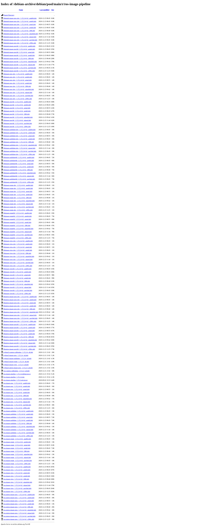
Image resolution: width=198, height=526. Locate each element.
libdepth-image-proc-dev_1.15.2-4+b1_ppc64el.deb (20, 40)
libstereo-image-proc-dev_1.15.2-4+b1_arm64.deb (20, 300)
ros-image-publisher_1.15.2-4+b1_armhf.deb (18, 420)
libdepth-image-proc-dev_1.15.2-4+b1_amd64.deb (20, 18)
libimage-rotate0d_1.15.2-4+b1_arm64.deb (18, 216)
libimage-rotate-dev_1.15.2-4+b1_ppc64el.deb (19, 207)
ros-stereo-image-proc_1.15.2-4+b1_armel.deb (19, 501)
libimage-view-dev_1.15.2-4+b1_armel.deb (18, 247)
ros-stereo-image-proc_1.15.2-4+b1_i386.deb (18, 507)
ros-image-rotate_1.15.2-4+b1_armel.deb (17, 445)
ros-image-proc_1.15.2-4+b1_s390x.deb (17, 408)
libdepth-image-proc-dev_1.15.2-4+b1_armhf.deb (20, 27)
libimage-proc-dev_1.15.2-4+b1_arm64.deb (18, 77)
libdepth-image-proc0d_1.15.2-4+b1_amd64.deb (19, 46)
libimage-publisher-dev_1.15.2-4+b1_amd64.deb (19, 130)
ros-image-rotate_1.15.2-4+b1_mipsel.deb (17, 457)
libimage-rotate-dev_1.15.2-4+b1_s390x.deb (18, 210)
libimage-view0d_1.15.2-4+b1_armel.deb (17, 275)
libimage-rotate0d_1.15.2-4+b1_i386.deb (17, 225)
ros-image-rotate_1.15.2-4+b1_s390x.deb (17, 464)
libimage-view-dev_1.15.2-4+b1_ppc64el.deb (18, 263)
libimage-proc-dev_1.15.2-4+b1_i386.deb (17, 86)
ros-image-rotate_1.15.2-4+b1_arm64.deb (17, 442)
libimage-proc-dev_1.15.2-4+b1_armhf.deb (18, 83)
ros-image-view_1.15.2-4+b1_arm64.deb (17, 470)
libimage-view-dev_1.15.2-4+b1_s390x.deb (18, 266)
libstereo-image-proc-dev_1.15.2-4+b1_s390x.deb (20, 321)
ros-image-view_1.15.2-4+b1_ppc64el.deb (17, 488)
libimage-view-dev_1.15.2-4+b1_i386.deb (17, 253)
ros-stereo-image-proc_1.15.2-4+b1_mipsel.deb (19, 513)
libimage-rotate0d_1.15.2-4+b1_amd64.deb (18, 213)
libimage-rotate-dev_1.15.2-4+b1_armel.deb (18, 191)
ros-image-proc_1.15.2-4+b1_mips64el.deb (18, 399)
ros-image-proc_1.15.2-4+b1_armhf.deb (17, 392)
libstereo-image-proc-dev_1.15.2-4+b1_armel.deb (20, 303)
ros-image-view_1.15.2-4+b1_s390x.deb (17, 491)
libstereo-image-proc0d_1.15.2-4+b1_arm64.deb (19, 327)
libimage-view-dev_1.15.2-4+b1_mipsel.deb (18, 259)
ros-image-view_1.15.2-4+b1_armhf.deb (17, 476)
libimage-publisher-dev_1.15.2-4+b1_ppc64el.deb (20, 151)
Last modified (44, 10)
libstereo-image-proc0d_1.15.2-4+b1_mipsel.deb (19, 343)
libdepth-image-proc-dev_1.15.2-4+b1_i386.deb (19, 31)
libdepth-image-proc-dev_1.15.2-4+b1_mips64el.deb (21, 34)
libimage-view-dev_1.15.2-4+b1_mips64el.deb (19, 256)
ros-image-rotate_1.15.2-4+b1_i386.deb (16, 451)
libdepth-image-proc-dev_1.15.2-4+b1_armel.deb (20, 24)
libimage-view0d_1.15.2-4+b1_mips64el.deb (18, 284)
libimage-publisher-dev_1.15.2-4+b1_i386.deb (19, 142)
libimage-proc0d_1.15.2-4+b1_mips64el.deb (18, 117)
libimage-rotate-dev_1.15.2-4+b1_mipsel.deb (18, 204)
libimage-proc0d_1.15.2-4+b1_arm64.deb (17, 105)
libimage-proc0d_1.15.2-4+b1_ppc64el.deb (18, 123)
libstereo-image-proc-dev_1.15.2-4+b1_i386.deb (19, 309)
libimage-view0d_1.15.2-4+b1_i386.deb (17, 281)
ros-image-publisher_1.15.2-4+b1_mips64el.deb (19, 426)
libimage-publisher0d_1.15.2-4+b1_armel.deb (18, 164)
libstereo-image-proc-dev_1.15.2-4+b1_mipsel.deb (20, 315)
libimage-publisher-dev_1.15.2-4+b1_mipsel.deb (19, 148)
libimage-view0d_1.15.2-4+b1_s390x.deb (17, 293)
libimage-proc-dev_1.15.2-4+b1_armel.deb (18, 80)
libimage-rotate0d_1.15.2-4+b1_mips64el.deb (18, 228)
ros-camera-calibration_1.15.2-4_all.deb (16, 371)
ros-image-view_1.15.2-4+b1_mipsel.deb (17, 485)
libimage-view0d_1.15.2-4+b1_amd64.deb (17, 269)
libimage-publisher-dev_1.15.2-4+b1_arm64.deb (19, 133)
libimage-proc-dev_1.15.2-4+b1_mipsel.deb (18, 92)
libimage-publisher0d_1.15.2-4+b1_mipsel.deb (19, 176)
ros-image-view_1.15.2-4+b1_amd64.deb (17, 467)
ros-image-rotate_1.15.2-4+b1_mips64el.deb (18, 454)
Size (52, 10)
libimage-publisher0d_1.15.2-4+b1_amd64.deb (19, 157)
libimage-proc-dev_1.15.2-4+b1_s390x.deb (18, 99)
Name (21, 10)
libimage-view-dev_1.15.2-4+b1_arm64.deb (18, 244)
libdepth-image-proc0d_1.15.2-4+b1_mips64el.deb (20, 61)
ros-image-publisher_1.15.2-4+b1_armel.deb (18, 417)
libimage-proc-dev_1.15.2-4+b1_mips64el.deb (19, 89)
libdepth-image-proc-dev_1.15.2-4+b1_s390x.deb (20, 43)
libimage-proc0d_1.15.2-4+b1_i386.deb (17, 114)
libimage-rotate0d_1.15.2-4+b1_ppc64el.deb (18, 235)
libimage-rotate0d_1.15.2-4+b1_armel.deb (17, 219)
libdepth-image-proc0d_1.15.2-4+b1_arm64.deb (19, 49)
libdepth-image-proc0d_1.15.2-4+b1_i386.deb (19, 58)
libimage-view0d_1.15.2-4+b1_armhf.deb (17, 278)
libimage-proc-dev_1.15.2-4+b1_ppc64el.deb (18, 95)
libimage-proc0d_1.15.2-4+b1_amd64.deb (17, 102)
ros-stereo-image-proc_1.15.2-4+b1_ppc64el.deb (19, 516)
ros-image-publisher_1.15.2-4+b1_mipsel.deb (18, 430)
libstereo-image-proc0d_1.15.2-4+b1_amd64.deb (19, 324)
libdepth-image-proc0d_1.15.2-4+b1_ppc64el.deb (20, 68)
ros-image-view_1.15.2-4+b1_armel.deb (17, 473)
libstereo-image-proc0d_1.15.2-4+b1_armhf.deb (19, 334)
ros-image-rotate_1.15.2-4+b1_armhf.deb (17, 448)
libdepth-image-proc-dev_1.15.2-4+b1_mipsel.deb (20, 37)
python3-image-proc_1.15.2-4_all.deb (16, 355)
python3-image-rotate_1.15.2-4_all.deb (16, 361)
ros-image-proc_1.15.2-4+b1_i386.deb (16, 396)
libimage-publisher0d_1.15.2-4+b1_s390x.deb (19, 182)
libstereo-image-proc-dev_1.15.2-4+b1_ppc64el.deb (20, 318)
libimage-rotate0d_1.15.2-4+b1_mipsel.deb (18, 232)
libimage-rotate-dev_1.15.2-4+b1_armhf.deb (18, 194)
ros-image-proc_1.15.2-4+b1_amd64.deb (17, 383)
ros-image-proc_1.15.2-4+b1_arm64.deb (17, 386)
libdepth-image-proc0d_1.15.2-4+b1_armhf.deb (19, 55)
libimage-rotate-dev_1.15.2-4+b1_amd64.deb (18, 185)
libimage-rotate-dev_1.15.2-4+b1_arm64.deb (18, 188)
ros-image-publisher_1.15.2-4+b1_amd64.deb (18, 411)
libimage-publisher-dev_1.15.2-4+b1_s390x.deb (19, 154)
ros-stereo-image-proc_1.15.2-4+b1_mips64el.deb (20, 510)
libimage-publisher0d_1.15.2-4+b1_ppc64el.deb (19, 179)
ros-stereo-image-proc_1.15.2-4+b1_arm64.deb (19, 498)
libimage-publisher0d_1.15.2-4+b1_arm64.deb (19, 160)
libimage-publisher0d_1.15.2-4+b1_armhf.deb (19, 167)
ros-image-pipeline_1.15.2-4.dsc (14, 377)
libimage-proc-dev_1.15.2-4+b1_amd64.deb (18, 74)
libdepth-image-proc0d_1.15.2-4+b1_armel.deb (19, 52)
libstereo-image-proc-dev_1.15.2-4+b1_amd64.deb (20, 297)
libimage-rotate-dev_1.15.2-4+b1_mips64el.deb (19, 201)
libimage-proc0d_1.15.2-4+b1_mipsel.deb (17, 120)
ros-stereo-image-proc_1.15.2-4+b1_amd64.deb (19, 494)
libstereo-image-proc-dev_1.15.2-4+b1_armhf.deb (20, 306)
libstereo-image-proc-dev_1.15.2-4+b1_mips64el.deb (21, 312)
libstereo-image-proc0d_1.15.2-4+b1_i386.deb (19, 337)
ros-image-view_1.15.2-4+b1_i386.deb (16, 479)
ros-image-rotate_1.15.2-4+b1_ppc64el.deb (18, 460)
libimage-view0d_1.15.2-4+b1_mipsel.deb (17, 287)
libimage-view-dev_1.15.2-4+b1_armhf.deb (18, 250)
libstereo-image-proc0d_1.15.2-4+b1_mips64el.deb (20, 340)
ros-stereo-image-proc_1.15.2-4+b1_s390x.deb (19, 519)
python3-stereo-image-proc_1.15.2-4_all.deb (18, 368)
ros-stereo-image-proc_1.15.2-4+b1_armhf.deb (19, 504)
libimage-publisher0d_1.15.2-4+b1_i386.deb (18, 170)
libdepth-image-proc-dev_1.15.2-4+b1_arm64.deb (20, 21)
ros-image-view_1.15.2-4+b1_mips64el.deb (18, 482)
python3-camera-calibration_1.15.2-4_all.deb (18, 352)
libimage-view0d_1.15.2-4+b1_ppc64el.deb (18, 290)
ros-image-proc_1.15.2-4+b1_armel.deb (16, 389)
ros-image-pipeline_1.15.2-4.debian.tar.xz (17, 374)
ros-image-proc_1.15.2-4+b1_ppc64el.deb (17, 405)
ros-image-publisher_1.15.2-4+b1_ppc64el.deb (19, 433)
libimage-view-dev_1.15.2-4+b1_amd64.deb (18, 241)
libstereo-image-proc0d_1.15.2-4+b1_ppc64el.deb (20, 346)
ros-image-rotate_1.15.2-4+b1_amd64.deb (17, 439)
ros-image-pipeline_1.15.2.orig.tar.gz (16, 380)
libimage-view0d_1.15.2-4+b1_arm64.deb (17, 272)
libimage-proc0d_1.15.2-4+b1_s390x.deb (17, 126)
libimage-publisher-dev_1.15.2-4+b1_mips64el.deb (20, 145)
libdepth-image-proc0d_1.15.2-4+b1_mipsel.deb (19, 65)
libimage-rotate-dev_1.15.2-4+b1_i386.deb (18, 198)
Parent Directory (9, 15)
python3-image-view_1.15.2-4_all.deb (16, 365)
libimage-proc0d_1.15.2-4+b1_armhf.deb (17, 111)
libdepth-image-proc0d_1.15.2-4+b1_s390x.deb (19, 71)
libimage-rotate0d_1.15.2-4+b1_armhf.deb (17, 222)
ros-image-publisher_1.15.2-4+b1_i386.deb (18, 423)
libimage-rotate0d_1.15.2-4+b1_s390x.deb (17, 238)
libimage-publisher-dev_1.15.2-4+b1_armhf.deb (19, 139)
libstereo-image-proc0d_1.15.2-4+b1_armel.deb (19, 331)
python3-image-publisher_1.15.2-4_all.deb (17, 358)
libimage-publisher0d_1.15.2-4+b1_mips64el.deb (20, 173)
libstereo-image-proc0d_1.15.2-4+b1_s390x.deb (19, 349)
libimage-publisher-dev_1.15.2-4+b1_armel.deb (19, 136)
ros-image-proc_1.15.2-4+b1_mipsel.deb (17, 402)
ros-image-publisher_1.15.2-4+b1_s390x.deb (18, 436)
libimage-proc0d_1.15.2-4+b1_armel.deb (17, 108)
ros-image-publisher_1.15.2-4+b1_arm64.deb (18, 414)
